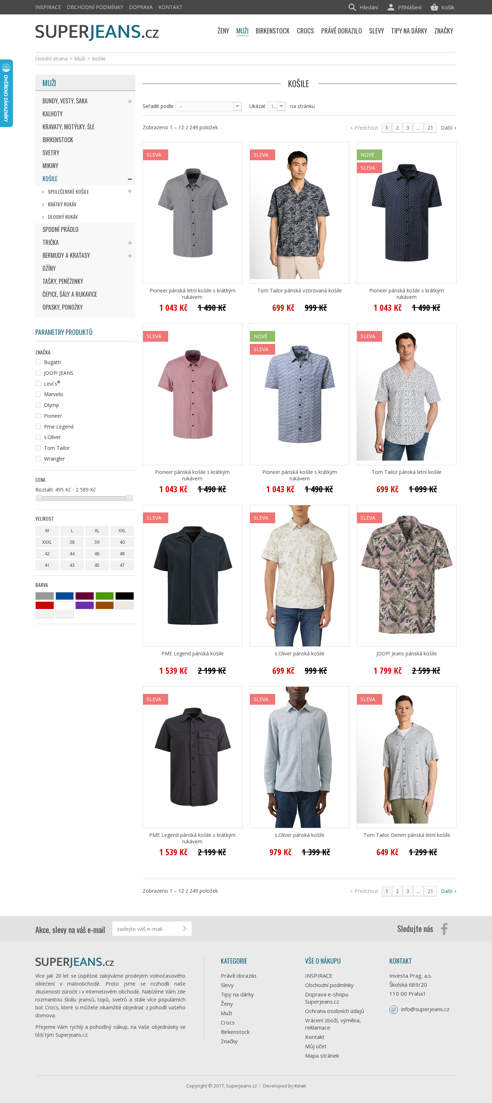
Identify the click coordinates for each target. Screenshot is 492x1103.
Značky (229, 1041)
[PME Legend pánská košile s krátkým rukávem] (192, 757)
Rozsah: (44, 489)
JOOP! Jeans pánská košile (406, 653)
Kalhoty (53, 113)
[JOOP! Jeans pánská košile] (406, 575)
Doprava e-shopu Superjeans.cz (326, 998)
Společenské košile (68, 191)
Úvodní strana (51, 58)
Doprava (141, 7)
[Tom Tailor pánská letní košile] (406, 394)
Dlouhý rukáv (62, 216)
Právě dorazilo (238, 975)
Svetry (51, 152)
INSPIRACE (48, 7)
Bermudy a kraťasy (66, 255)
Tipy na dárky (237, 994)
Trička (51, 242)
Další (447, 127)
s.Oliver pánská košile (300, 653)
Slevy (227, 984)
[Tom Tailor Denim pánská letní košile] (406, 757)
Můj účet (316, 1046)
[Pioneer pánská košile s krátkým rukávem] (406, 212)
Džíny (49, 268)
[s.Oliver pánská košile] (299, 575)
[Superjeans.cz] (97, 31)
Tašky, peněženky (63, 281)
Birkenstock (58, 139)
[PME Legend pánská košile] (192, 575)
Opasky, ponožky (63, 307)
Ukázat (257, 106)
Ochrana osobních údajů (334, 1010)
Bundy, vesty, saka (65, 101)
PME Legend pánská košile (192, 653)
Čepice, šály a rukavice (70, 294)
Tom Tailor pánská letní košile (407, 472)
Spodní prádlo (61, 229)
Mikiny (50, 165)
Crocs (228, 1022)
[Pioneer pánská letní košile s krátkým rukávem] (192, 212)
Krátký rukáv (61, 204)
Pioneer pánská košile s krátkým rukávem (406, 293)
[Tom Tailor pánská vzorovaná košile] (299, 212)
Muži (49, 82)
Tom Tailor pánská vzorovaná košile (299, 290)
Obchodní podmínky (95, 7)
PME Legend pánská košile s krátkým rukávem (192, 838)
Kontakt (170, 7)
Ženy (227, 1003)
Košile (50, 178)
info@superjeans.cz (425, 1009)
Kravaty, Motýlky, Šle (68, 126)
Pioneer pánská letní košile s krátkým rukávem (192, 293)
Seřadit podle (158, 106)
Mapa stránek (322, 1055)
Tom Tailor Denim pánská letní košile (406, 835)
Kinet (300, 1085)
